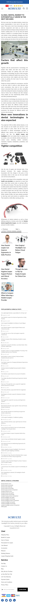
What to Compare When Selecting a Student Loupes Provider (13, 340)
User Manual (4, 545)
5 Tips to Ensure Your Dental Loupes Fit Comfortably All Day (14, 467)
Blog (2, 568)
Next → (18, 229)
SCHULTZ (14, 517)
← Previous (4, 229)
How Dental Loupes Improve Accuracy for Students (13, 373)
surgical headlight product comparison (10, 505)
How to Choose (5, 540)
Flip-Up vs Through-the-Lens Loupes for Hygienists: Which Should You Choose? (13, 384)
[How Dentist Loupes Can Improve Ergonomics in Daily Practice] (7, 239)
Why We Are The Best (6, 571)
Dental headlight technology (8, 499)
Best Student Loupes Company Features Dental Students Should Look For (12, 357)
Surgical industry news (6, 491)
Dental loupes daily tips (6, 486)
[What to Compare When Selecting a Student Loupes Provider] (7, 286)
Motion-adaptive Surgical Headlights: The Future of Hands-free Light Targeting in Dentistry (13, 450)
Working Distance (5, 553)
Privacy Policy (4, 584)
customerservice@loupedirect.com (10, 600)
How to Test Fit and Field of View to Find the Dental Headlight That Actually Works (13, 428)
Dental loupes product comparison (9, 489)
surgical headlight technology (8, 503)
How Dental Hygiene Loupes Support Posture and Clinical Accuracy (6, 273)
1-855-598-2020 (14, 600)
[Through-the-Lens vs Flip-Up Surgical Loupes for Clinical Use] (21, 262)
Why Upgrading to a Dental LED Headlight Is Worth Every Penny (13, 473)
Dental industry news (6, 483)
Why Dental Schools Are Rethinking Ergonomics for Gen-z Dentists (13, 444)
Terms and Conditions (6, 582)
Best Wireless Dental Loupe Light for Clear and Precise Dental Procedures (14, 406)
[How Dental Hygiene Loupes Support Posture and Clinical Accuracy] (7, 262)
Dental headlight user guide (7, 497)
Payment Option (5, 579)
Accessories (4, 548)
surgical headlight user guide (8, 502)
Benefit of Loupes (5, 537)
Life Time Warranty (6, 576)
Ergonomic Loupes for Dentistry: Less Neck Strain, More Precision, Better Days (14, 345)
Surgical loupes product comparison (9, 496)
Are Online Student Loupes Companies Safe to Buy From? (13, 434)
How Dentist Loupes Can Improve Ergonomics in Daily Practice (6, 250)
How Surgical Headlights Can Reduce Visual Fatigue (13, 323)
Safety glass (4, 506)
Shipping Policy (5, 534)
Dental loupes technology (7, 488)
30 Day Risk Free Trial (6, 574)
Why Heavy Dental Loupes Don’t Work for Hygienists (13, 389)
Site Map (3, 563)
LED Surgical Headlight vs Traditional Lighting (12, 417)
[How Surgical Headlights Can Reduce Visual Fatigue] (21, 239)
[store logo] (14, 8)
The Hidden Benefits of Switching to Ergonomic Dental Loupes (14, 379)
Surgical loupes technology (7, 494)
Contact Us (4, 566)
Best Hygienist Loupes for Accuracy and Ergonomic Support (13, 400)
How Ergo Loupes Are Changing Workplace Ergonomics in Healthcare (14, 363)
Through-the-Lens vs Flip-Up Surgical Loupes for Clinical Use (12, 334)
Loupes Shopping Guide (7, 556)
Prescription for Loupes (7, 542)
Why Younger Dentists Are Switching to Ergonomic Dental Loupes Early (13, 412)
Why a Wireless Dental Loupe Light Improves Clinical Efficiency (13, 422)
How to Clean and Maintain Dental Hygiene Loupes (13, 439)
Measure (3, 550)
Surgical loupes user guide (7, 492)
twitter (6, 600)
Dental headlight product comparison (10, 500)
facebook (2, 600)
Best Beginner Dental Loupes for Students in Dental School (13, 395)
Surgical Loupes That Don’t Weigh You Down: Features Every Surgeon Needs (14, 461)
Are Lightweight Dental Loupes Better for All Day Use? (14, 313)
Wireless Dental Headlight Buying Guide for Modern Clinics (13, 368)
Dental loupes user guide (7, 485)
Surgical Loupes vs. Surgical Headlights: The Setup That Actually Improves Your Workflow (14, 351)
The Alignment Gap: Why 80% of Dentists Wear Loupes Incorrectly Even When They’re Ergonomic (14, 455)
